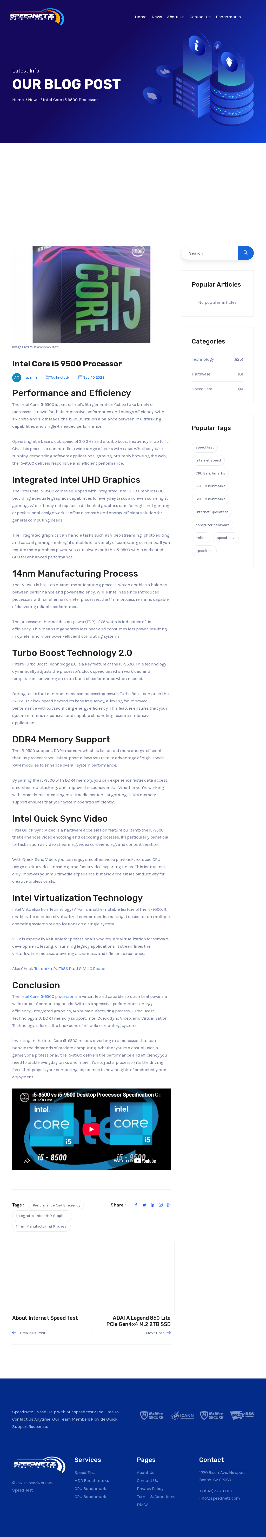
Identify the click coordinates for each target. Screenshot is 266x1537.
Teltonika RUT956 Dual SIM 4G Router (70, 968)
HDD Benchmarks (92, 1480)
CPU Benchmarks (210, 473)
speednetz (226, 537)
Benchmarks (228, 16)
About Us (175, 16)
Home (140, 16)
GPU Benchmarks (210, 486)
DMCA (142, 1504)
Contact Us (200, 16)
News (157, 16)
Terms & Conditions (156, 1496)
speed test (205, 447)
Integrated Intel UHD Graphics (42, 1215)
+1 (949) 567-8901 (215, 1490)
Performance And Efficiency (56, 1205)
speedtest (204, 550)
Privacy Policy (150, 1488)
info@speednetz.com (219, 1498)
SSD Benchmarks (210, 499)
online (201, 537)
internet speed (208, 460)
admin (31, 377)
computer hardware (212, 525)
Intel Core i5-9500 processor (46, 996)
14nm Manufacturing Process (41, 1226)
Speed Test (202, 388)
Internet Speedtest (212, 512)
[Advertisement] (133, 205)
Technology (60, 377)
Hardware (201, 374)
